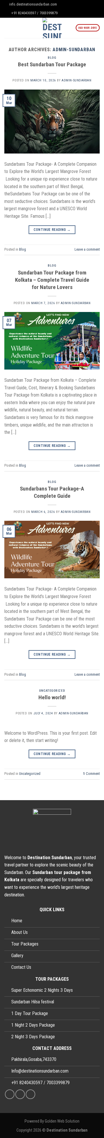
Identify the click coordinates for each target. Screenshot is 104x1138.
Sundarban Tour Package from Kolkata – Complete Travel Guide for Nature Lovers (52, 279)
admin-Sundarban (74, 49)
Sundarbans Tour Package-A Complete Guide (52, 492)
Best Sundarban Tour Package (52, 64)
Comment (91, 773)
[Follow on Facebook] (9, 1094)
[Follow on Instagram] (20, 1094)
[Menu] (7, 28)
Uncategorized (52, 691)
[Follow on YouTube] (30, 1094)
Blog (52, 58)
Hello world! (52, 697)
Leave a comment (87, 249)
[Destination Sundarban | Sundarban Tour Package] (52, 28)
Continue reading (52, 230)
